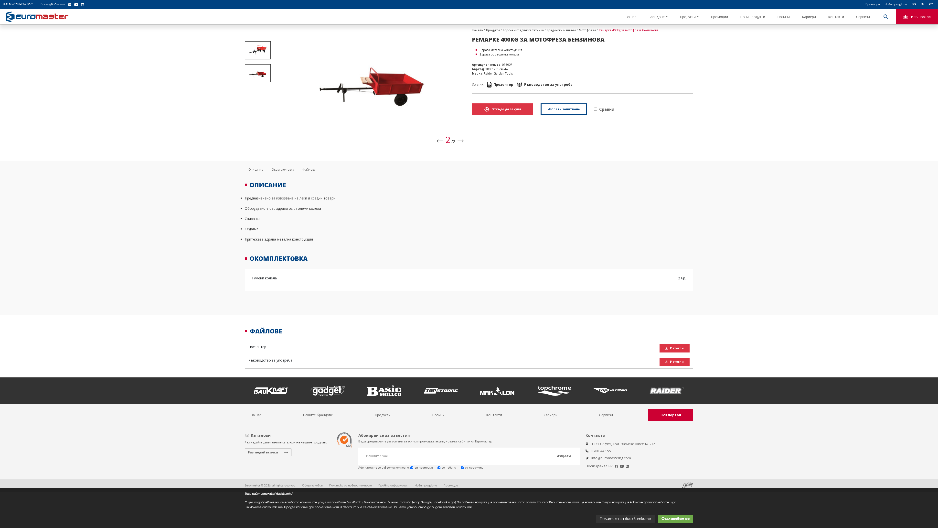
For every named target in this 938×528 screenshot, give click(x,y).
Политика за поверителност (350, 485)
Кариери (809, 16)
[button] (658, 16)
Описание (255, 169)
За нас (631, 16)
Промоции (872, 4)
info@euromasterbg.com (611, 458)
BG (914, 4)
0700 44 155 (601, 451)
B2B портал (671, 415)
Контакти (836, 16)
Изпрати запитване (563, 109)
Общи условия (312, 485)
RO (931, 4)
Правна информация (393, 485)
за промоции (424, 467)
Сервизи (863, 16)
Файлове (309, 169)
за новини (449, 467)
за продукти (474, 467)
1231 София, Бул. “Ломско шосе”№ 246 (623, 443)
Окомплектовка (283, 169)
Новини (783, 16)
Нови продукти (896, 4)
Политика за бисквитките (625, 519)
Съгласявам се (675, 519)
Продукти (383, 415)
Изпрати (564, 456)
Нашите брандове (318, 415)
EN (922, 4)
